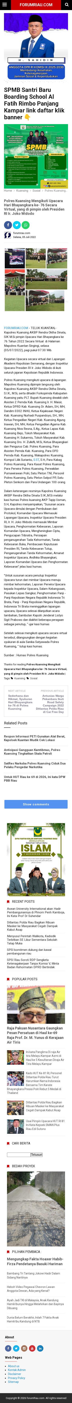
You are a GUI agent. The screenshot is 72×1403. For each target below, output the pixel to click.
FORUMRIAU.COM (16, 328)
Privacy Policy (16, 1378)
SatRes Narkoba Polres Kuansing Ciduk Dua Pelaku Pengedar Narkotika (35, 765)
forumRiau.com (36, 4)
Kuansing (19, 678)
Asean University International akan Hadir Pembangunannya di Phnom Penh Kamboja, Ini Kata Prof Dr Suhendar (36, 912)
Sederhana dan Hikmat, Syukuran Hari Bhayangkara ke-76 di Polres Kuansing (20, 702)
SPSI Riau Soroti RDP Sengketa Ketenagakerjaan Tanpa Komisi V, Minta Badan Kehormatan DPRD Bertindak (33, 963)
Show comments (36, 804)
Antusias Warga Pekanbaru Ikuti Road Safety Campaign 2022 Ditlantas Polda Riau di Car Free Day (50, 703)
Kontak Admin (17, 1370)
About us (13, 1366)
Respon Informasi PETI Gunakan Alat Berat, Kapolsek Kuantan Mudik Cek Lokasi (34, 738)
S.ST (36, 460)
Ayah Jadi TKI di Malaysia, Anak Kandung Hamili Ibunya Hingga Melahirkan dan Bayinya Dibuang (35, 1304)
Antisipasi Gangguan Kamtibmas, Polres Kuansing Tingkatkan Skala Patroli (32, 751)
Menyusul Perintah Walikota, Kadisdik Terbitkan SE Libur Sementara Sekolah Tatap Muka (32, 939)
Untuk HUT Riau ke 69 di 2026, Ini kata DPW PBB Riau (34, 778)
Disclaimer (14, 1374)
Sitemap (13, 1381)
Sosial (33, 678)
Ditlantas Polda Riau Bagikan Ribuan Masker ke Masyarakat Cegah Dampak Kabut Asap (32, 926)
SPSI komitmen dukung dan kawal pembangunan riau (29, 951)
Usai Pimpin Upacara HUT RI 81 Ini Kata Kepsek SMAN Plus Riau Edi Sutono (45, 1125)
